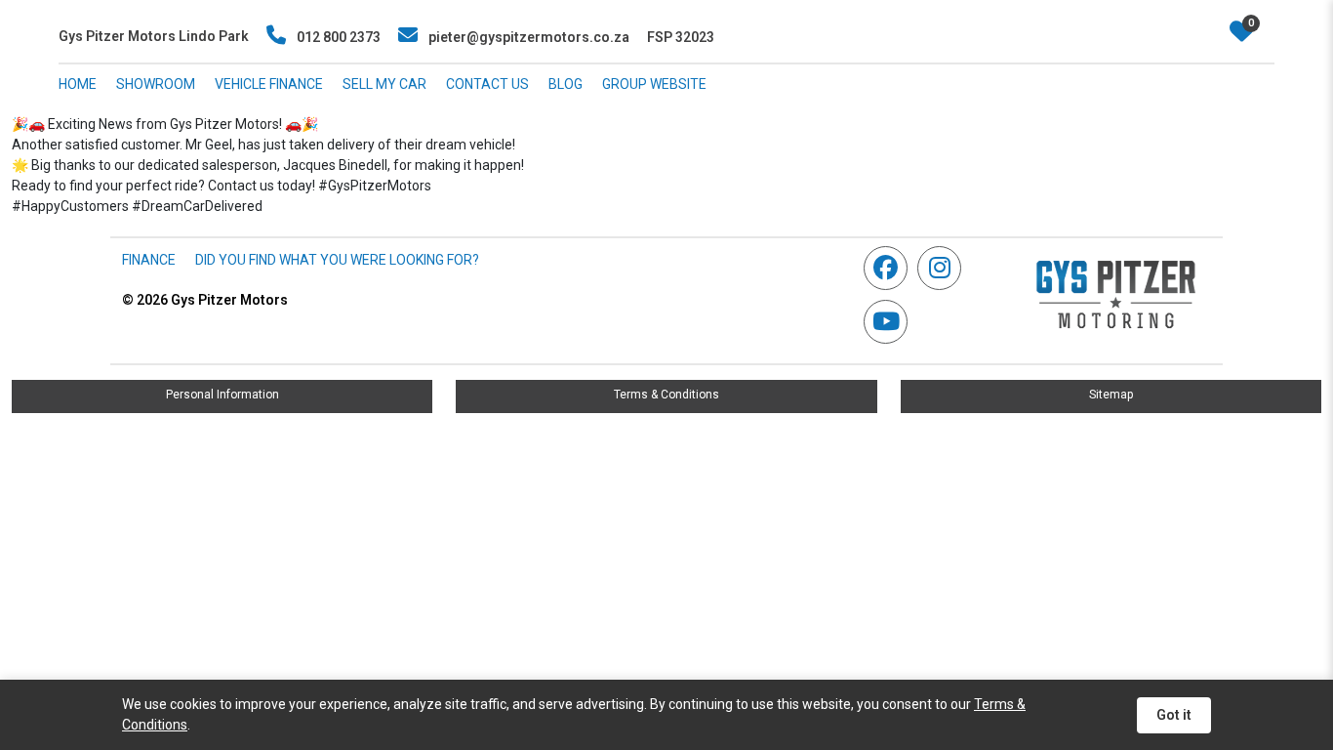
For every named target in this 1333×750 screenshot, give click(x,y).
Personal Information (222, 394)
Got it (1174, 715)
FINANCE (149, 260)
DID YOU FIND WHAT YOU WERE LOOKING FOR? (337, 260)
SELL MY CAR (384, 84)
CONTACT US (487, 84)
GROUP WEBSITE (654, 84)
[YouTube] (890, 322)
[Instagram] (944, 268)
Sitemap (1111, 394)
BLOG (565, 84)
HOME (78, 84)
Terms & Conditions (666, 394)
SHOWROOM (155, 84)
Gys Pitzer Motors (205, 300)
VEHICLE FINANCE (269, 84)
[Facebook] (890, 268)
